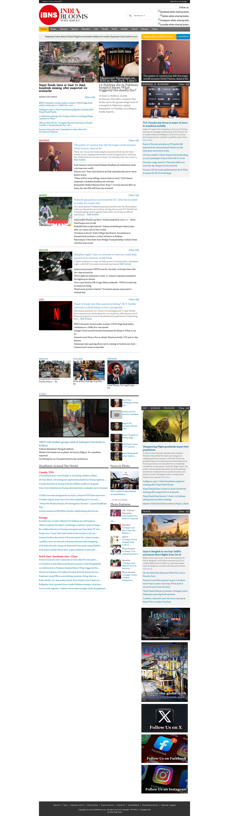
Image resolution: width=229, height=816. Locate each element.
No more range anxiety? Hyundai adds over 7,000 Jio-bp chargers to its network (164, 164)
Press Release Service (150, 805)
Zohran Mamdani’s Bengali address (56, 449)
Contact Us (121, 805)
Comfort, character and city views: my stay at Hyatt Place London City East (164, 600)
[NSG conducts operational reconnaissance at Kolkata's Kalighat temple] (124, 480)
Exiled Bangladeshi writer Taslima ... (130, 454)
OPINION (112, 359)
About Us (56, 805)
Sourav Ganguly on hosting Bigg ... (130, 436)
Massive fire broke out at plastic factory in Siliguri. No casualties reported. (70, 454)
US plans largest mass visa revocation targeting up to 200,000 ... (69, 499)
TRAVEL (146, 511)
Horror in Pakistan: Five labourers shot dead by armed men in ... (69, 572)
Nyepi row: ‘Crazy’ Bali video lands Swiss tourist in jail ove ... (68, 533)
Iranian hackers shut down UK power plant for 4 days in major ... (70, 537)
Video (155, 29)
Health (124, 29)
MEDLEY (43, 359)
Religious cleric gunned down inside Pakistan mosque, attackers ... (71, 584)
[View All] (90, 97)
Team (65, 805)
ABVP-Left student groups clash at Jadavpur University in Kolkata (72, 443)
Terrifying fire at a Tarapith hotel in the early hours (63, 459)
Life (96, 29)
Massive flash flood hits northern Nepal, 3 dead (165, 503)
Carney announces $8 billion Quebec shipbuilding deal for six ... (69, 511)
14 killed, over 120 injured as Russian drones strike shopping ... (69, 541)
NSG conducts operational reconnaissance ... (123, 493)
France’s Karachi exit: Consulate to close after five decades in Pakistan (63, 130)
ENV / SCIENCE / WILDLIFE (158, 408)
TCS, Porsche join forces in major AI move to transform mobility (165, 124)
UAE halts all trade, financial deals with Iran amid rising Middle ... (70, 545)
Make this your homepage (178, 1)
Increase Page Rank (114, 812)
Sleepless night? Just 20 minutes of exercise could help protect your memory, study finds (105, 256)
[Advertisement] (165, 291)
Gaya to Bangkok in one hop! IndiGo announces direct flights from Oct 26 (162, 553)
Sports (74, 29)
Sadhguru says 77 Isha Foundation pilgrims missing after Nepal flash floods (66, 111)
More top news (48, 97)
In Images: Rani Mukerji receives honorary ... (129, 566)
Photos (144, 29)
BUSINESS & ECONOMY (155, 84)
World (105, 29)
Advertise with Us (77, 805)
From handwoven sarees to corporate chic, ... (124, 519)
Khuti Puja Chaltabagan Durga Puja (130, 403)
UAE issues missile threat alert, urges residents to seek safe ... (68, 549)
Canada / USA (46, 472)
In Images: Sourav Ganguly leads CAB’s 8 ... (129, 542)
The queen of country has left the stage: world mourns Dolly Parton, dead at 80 (105, 146)
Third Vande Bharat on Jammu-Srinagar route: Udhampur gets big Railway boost (165, 593)
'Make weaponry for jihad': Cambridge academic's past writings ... (70, 525)
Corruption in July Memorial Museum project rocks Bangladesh (70, 563)
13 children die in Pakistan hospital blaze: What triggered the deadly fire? (118, 88)
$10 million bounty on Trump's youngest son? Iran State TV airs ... (70, 529)
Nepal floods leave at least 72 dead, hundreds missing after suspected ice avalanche (63, 88)
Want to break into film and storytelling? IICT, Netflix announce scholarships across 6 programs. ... (105, 305)
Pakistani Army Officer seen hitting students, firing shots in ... (68, 576)
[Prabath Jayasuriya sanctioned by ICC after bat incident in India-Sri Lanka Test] (55, 211)
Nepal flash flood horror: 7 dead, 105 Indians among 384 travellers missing (164, 498)
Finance (64, 29)
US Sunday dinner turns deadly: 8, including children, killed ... (69, 475)
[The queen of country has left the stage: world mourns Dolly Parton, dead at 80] (55, 156)
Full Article (79, 160)
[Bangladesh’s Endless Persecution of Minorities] (55, 368)
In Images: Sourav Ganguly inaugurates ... (129, 578)
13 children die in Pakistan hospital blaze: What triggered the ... (69, 568)
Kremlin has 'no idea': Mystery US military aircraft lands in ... (68, 521)
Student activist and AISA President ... (130, 414)
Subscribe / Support (168, 805)
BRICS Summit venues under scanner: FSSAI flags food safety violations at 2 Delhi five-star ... (65, 104)
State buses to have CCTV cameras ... (130, 445)
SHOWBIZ (44, 140)
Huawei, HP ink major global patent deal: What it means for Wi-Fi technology (165, 171)
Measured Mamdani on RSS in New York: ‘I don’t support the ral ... (118, 81)
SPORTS (43, 195)
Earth (114, 29)
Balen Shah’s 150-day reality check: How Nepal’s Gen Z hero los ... (70, 580)
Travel (134, 29)
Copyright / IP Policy (130, 810)
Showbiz (86, 29)
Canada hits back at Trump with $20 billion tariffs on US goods (69, 483)
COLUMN (78, 359)
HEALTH (43, 250)
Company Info (145, 810)
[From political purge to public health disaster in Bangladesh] (89, 370)
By (56, 381)
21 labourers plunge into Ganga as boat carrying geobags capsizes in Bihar (66, 117)
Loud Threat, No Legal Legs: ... (121, 385)
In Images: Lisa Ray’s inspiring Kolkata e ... (128, 531)
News (53, 29)
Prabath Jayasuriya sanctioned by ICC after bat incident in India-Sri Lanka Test (106, 201)
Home (44, 29)
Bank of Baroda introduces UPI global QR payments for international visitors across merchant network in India (163, 147)
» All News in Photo (118, 500)
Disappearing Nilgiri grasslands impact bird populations (165, 448)
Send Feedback (133, 805)
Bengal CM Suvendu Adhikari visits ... (130, 426)
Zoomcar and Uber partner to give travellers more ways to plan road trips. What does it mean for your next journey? (164, 584)
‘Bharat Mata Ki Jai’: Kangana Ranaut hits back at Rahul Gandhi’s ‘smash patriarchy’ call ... (66, 124)
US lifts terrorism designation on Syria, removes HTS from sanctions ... (73, 495)
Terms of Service (107, 805)
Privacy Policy (92, 805)
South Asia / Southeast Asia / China (58, 556)
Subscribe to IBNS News (158, 37)
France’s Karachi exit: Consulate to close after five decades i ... (68, 559)
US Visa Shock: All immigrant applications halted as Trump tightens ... (72, 479)
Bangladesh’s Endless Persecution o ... (49, 380)
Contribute (183, 36)
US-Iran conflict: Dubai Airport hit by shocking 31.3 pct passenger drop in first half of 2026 (165, 156)
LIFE (41, 299)
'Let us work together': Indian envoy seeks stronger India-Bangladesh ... (73, 588)
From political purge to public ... (88, 381)
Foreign (43, 518)
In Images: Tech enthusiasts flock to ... (130, 554)
